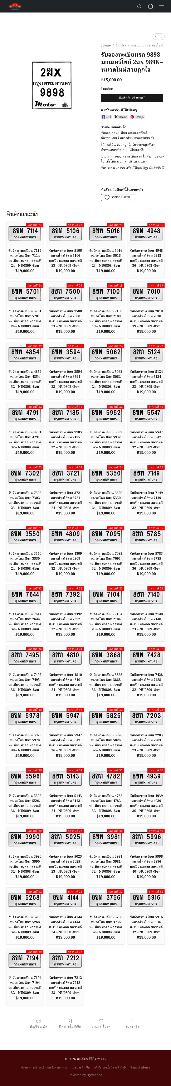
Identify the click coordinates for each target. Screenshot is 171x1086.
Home (106, 45)
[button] (15, 6)
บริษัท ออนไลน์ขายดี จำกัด (110, 1068)
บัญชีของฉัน (39, 1026)
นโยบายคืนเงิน (81, 1068)
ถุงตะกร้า (132, 1026)
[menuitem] (156, 37)
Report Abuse (140, 1068)
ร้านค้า (121, 45)
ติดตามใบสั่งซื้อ (70, 1026)
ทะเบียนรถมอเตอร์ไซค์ (147, 45)
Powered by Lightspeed (85, 1075)
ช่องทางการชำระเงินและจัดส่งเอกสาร (44, 1068)
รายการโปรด (101, 1026)
